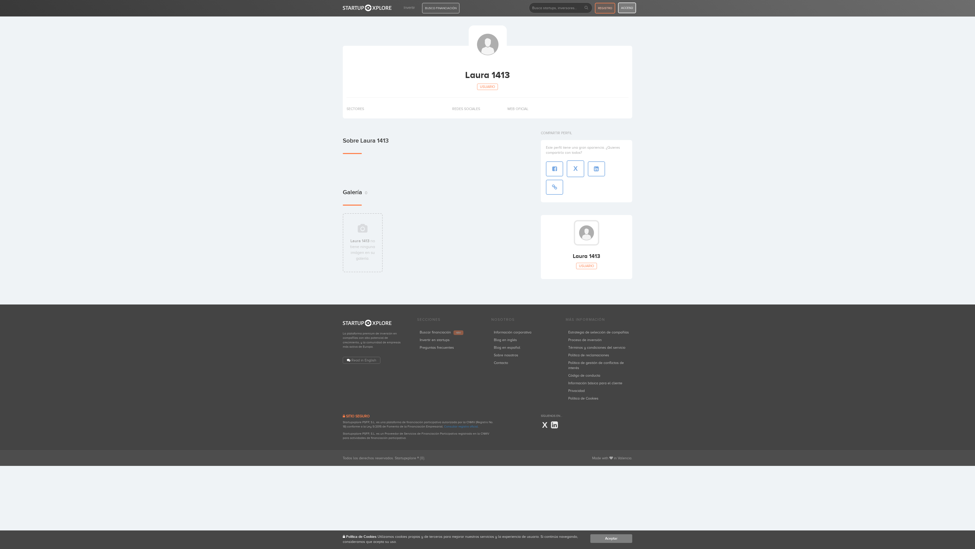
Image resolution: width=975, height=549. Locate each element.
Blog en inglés (505, 340)
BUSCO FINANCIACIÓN (441, 8)
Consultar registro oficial (461, 426)
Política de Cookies (583, 398)
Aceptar (611, 538)
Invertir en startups (435, 340)
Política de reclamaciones (588, 355)
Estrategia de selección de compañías (598, 332)
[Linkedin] (554, 425)
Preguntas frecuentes (437, 347)
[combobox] (560, 8)
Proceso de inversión (585, 340)
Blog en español (507, 347)
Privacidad (576, 391)
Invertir (409, 8)
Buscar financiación (440, 332)
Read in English (363, 360)
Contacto (501, 363)
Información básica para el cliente (595, 383)
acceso (627, 8)
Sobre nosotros (506, 355)
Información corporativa (512, 332)
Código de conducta (584, 375)
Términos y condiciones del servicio (596, 347)
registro (605, 8)
